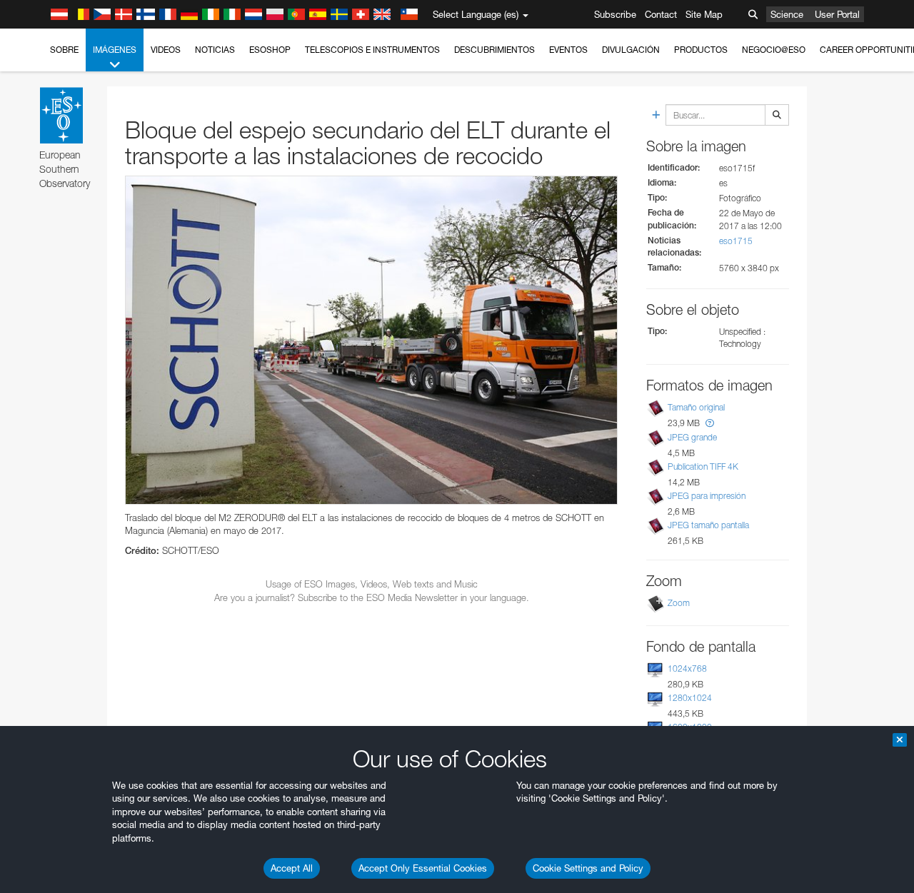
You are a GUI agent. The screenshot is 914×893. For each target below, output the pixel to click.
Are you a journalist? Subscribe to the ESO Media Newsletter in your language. (371, 597)
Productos (701, 49)
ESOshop (270, 49)
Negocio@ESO (773, 49)
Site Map (704, 14)
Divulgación (631, 49)
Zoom (679, 602)
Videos (166, 49)
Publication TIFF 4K (703, 466)
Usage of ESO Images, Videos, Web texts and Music (372, 584)
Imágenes (114, 49)
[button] (709, 423)
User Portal (837, 14)
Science (786, 14)
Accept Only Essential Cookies (422, 868)
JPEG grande (692, 437)
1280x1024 (690, 697)
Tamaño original (696, 408)
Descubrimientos (494, 49)
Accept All (292, 868)
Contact (661, 14)
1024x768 (687, 668)
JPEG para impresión (706, 495)
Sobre (64, 49)
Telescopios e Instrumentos (372, 49)
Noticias (215, 49)
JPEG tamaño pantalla (708, 525)
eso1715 (736, 241)
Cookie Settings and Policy (588, 868)
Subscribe (615, 14)
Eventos (568, 49)
